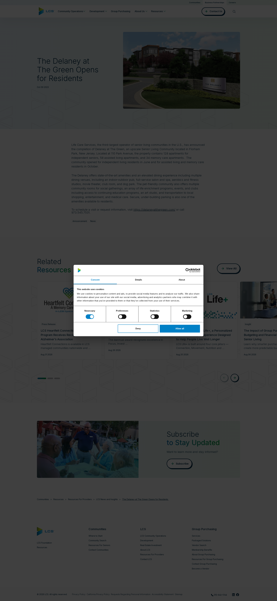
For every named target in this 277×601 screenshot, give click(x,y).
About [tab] (182, 280)
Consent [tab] (95, 280)
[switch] (122, 316)
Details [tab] (138, 280)
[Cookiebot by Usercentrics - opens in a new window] (187, 270)
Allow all (179, 328)
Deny (138, 328)
